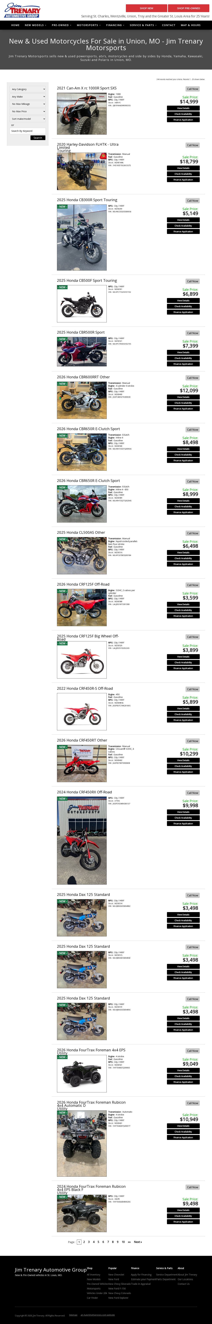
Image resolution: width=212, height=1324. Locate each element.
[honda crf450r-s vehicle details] (81, 711)
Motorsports (87, 25)
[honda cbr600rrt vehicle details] (81, 400)
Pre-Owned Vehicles (97, 1283)
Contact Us (184, 1283)
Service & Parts (142, 25)
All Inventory (93, 1274)
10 (123, 1242)
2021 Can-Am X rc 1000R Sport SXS (87, 87)
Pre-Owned (60, 25)
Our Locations (185, 1279)
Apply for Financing (141, 1274)
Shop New (146, 8)
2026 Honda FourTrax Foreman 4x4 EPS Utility (91, 1051)
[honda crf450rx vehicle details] (81, 840)
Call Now (192, 89)
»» (129, 1242)
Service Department (167, 1274)
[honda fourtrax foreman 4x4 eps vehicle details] (81, 1073)
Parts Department (166, 1279)
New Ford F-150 (117, 1288)
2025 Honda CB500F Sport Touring (87, 280)
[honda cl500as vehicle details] (81, 555)
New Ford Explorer (118, 1297)
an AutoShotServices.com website (98, 1314)
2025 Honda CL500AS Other (81, 532)
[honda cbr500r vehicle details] (81, 351)
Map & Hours (191, 25)
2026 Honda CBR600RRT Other (83, 376)
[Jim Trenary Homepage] (22, 10)
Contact (169, 25)
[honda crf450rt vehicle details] (81, 763)
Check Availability (183, 113)
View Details (183, 108)
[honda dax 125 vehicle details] (81, 917)
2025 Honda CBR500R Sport (81, 332)
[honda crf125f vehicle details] (81, 607)
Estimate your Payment (143, 1279)
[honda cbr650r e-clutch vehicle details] (81, 452)
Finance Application (183, 119)
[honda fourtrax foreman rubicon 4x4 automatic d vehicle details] (81, 1143)
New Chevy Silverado (119, 1283)
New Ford (113, 1279)
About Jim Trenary (187, 1274)
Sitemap (73, 1314)
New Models (34, 25)
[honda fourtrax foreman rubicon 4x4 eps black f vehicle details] (81, 1213)
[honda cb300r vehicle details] (81, 237)
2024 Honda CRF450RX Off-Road (84, 791)
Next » (138, 1242)
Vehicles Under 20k (97, 1293)
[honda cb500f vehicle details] (81, 303)
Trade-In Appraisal (141, 1283)
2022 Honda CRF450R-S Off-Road (85, 688)
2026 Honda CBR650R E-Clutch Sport (88, 428)
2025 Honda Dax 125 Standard (83, 894)
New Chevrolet (116, 1274)
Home (15, 25)
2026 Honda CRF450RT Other (82, 740)
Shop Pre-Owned (188, 8)
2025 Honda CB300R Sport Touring (87, 199)
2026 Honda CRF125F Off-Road (83, 584)
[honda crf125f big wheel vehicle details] (81, 659)
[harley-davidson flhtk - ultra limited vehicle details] (81, 171)
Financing (114, 25)
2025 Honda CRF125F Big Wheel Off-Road (88, 637)
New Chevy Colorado (119, 1293)
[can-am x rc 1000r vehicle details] (81, 113)
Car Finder (92, 1297)
